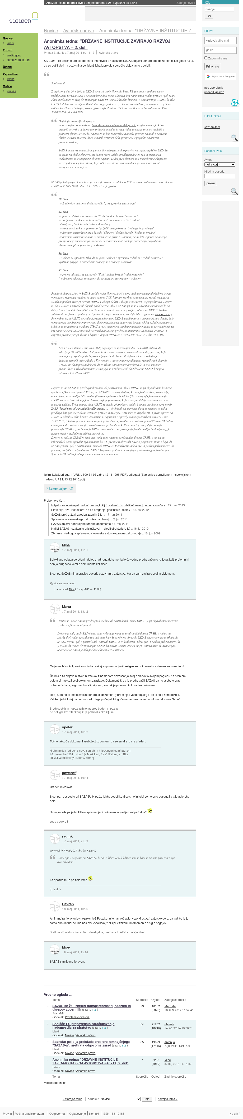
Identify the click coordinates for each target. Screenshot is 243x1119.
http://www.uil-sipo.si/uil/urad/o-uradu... (83, 408)
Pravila (7, 1113)
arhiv (10, 43)
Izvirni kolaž (51, 474)
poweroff (69, 772)
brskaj (11, 79)
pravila (11, 91)
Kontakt (94, 1113)
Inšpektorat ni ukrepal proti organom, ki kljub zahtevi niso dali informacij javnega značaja (108, 505)
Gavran (68, 904)
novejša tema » (168, 1099)
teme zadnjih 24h (18, 60)
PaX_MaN (58, 1013)
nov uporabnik (213, 87)
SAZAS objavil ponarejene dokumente (148, 60)
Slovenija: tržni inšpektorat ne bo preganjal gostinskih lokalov (90, 510)
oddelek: (94, 1099)
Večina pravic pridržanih (30, 1113)
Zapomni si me (217, 58)
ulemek (169, 1024)
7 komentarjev (56, 488)
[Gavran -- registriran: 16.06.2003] (55, 906)
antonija (169, 1042)
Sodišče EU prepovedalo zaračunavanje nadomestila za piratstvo (83, 1026)
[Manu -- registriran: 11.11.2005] (55, 609)
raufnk (67, 836)
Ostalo (7, 86)
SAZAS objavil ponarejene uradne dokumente (81, 524)
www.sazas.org (163, 314)
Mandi (55, 1031)
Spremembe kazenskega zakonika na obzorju (80, 519)
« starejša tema (72, 1099)
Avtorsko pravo (108, 52)
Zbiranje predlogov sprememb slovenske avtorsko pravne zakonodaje (96, 533)
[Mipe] (55, 547)
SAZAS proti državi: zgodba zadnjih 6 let (77, 514)
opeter (67, 727)
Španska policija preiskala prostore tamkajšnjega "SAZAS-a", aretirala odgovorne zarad (91, 1043)
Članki (7, 67)
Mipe (66, 545)
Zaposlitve (10, 74)
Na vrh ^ (234, 1113)
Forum (7, 50)
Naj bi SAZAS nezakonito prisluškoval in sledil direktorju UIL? (91, 528)
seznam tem (212, 127)
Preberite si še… (54, 500)
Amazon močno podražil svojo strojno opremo (91, 2)
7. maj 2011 (74, 52)
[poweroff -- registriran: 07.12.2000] (55, 775)
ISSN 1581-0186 (113, 1113)
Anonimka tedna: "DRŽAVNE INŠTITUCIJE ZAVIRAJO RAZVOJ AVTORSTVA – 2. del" (107, 44)
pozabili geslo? (214, 92)
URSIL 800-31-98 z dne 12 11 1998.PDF (100, 474)
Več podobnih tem (55, 1082)
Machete (170, 1006)
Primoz (56, 1067)
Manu (66, 606)
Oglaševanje (77, 1113)
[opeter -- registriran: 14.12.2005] (55, 729)
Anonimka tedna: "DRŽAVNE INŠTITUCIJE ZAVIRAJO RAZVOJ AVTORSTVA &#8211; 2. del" (90, 1061)
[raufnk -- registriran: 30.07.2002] (55, 839)
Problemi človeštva (77, 1017)
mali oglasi (14, 55)
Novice (8, 38)
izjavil (92, 850)
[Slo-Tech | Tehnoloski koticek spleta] (24, 18)
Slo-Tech (49, 60)
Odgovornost (57, 1113)
